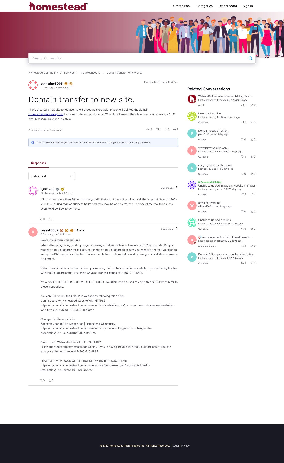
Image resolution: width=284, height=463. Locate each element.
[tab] (38, 163)
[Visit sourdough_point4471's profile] (192, 116)
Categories (204, 6)
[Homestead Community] (58, 6)
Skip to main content (16, 2)
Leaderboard (227, 6)
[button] (149, 129)
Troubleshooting (90, 72)
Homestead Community (43, 72)
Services (69, 72)
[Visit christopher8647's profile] (192, 222)
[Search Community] (250, 58)
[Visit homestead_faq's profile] (192, 99)
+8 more (79, 230)
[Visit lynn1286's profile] (33, 190)
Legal (175, 445)
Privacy (185, 445)
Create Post (182, 6)
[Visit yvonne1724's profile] (192, 185)
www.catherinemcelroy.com (45, 114)
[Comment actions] (176, 188)
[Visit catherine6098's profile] (33, 85)
